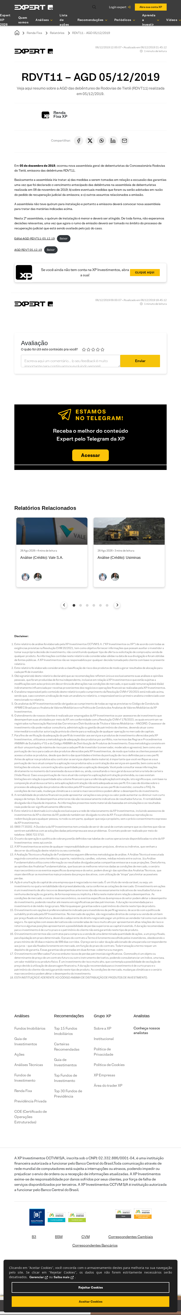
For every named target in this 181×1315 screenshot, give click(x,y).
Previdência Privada (30, 1101)
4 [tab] (94, 605)
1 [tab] (74, 605)
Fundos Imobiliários (29, 1028)
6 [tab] (107, 605)
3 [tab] (87, 605)
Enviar (140, 361)
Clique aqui (145, 272)
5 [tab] (100, 605)
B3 (34, 1237)
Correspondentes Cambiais (130, 1237)
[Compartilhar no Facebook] (78, 140)
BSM (58, 1237)
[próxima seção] (117, 605)
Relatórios (57, 33)
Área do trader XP (108, 1085)
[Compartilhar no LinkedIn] (113, 140)
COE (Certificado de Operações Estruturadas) (30, 1116)
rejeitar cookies (90, 1287)
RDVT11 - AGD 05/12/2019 (91, 33)
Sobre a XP (102, 1028)
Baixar (64, 238)
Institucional (104, 1038)
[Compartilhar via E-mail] (124, 140)
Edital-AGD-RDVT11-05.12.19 (34, 238)
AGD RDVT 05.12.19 (28, 250)
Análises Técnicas (28, 1064)
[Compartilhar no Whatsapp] (101, 140)
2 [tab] (80, 605)
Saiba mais (62, 1277)
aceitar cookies (90, 1302)
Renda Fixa (34, 33)
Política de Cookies (109, 1064)
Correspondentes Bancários (95, 1245)
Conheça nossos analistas (147, 1030)
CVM (85, 1237)
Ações (19, 1054)
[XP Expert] (33, 7)
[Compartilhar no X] (90, 140)
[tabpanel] (52, 552)
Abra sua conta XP (151, 7)
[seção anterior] (64, 605)
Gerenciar (36, 1277)
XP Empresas (104, 1075)
